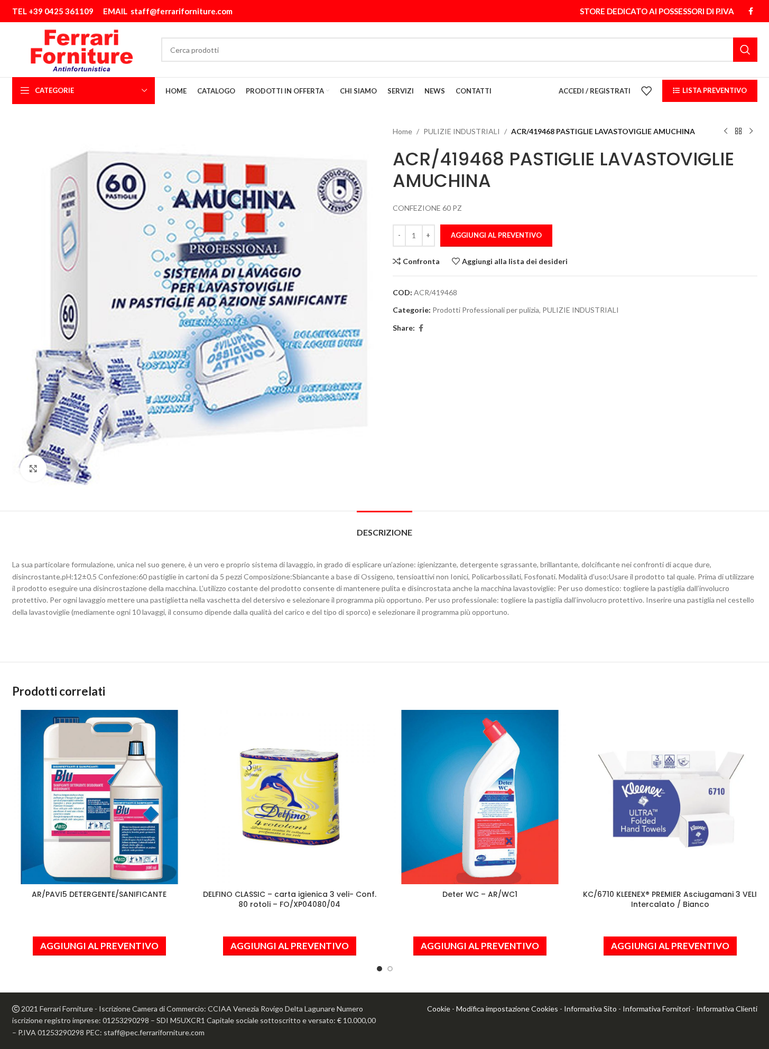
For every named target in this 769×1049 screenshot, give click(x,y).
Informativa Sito (590, 1008)
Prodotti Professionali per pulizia (485, 309)
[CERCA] (745, 50)
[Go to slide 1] (379, 968)
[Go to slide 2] (390, 968)
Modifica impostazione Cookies (507, 1008)
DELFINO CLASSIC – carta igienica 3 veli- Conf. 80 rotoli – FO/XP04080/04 (289, 899)
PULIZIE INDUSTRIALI (461, 131)
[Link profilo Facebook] (751, 11)
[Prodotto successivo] (751, 131)
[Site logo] (81, 48)
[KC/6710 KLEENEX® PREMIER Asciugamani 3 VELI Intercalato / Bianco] (670, 797)
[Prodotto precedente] (725, 131)
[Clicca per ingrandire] (33, 468)
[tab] (384, 527)
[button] (99, 946)
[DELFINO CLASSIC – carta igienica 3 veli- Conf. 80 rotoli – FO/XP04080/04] (289, 797)
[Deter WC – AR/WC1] (480, 797)
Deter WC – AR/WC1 (479, 894)
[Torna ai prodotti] (738, 131)
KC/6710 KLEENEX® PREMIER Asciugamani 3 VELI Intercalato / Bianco (670, 899)
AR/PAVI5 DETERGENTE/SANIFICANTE (99, 894)
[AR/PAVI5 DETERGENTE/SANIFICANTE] (99, 797)
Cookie (438, 1008)
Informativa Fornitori (656, 1008)
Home (402, 131)
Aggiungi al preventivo (496, 235)
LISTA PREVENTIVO (714, 90)
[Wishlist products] (646, 90)
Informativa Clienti (726, 1008)
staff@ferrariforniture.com (182, 11)
